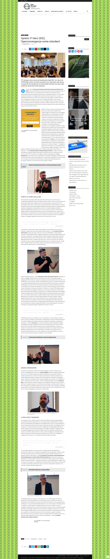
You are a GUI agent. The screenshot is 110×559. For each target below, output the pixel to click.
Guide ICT (47, 11)
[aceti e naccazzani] (78, 119)
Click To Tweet (58, 314)
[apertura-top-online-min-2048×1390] (78, 66)
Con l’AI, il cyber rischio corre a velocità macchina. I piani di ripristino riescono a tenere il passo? (79, 161)
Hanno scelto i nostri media (74, 197)
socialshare (40, 538)
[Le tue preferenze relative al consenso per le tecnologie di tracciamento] (108, 557)
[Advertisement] (55, 25)
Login (22, 0)
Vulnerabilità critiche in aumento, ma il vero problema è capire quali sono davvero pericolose (78, 166)
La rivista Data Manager (61, 555)
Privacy (81, 555)
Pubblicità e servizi (73, 190)
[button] (87, 11)
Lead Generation (72, 192)
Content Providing (73, 194)
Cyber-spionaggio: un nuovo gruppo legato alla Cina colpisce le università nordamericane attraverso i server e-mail (78, 176)
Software (24, 11)
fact (25, 538)
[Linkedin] (42, 49)
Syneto (45, 538)
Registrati (25, 0)
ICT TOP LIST (69, 11)
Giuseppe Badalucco (26, 43)
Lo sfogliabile (72, 201)
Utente (75, 11)
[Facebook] (30, 49)
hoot (28, 538)
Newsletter (77, 555)
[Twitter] (33, 49)
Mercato (40, 11)
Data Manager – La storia (74, 196)
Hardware (32, 11)
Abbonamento (72, 199)
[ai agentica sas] (78, 99)
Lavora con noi (72, 205)
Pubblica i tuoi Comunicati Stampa (76, 203)
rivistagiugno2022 (34, 538)
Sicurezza (30, 14)
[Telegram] (47, 49)
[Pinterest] (36, 49)
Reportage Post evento (57, 11)
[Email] (45, 49)
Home (22, 14)
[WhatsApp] (39, 49)
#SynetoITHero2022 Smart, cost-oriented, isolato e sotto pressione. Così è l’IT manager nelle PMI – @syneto (43, 443)
